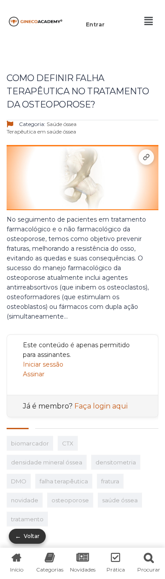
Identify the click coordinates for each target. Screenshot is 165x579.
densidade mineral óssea (46, 462)
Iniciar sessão (43, 364)
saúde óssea (120, 500)
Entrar (95, 24)
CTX (67, 443)
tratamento (27, 519)
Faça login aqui (101, 406)
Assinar (33, 374)
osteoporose (70, 500)
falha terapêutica (64, 481)
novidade (24, 500)
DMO (18, 481)
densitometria (115, 462)
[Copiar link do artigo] (146, 157)
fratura (110, 481)
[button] (95, 12)
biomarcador (30, 443)
